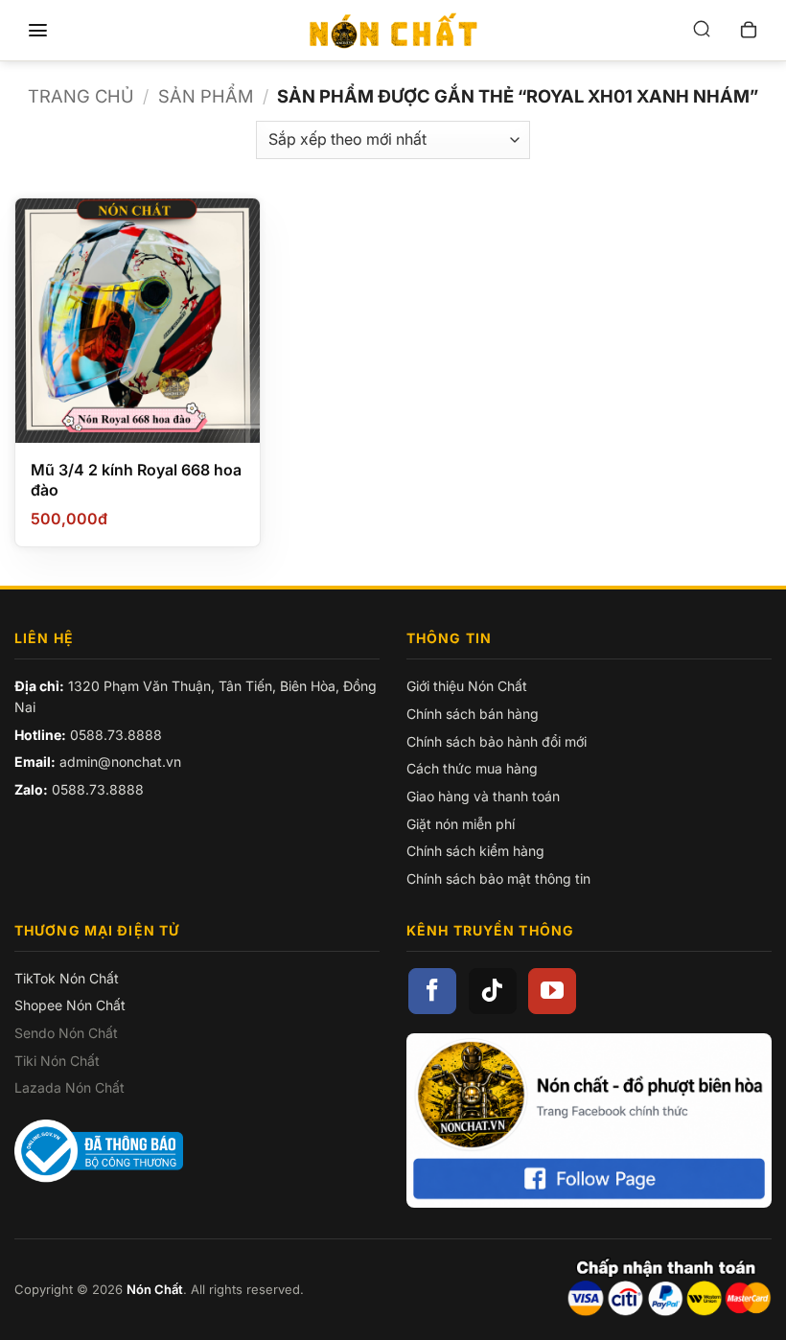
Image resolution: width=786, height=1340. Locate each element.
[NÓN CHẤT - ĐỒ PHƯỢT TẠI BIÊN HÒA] (393, 31)
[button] (37, 31)
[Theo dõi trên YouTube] (552, 991)
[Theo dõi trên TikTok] (493, 991)
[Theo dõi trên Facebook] (432, 991)
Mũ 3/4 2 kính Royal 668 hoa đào (136, 479)
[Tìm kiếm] (701, 30)
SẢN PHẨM (205, 95)
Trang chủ (81, 95)
